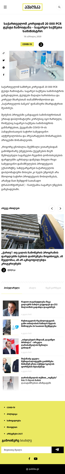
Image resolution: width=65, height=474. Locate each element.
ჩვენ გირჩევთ (53, 288)
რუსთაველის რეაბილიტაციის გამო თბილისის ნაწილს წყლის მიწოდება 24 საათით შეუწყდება (38, 323)
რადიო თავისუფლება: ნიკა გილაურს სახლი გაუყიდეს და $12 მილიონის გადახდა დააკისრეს (39, 305)
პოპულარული (12, 288)
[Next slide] (60, 208)
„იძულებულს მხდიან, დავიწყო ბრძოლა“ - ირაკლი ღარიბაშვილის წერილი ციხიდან (38, 343)
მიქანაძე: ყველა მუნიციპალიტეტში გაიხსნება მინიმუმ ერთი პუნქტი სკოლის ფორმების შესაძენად (37, 362)
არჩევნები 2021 (15, 434)
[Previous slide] (52, 208)
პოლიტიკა (12, 414)
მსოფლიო (12, 427)
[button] (59, 7)
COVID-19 (27, 44)
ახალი (32, 288)
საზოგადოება (14, 420)
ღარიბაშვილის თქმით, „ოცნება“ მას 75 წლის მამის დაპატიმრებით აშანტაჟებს (39, 380)
